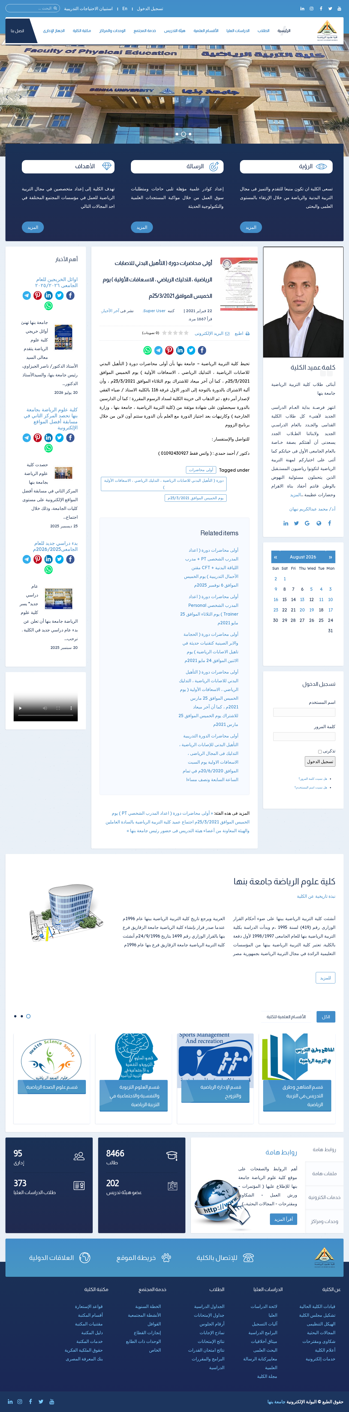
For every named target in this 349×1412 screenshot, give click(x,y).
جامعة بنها (276, 1401)
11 (321, 599)
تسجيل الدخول (150, 8)
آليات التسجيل (264, 1324)
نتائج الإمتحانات (211, 1341)
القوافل (154, 1324)
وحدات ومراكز (324, 1221)
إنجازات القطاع (147, 1332)
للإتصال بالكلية (217, 1257)
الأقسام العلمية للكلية (286, 1016)
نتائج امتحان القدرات (206, 1350)
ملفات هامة (324, 1173)
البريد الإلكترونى (209, 333)
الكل (326, 1016)
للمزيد (325, 977)
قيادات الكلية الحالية (317, 1306)
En (124, 8)
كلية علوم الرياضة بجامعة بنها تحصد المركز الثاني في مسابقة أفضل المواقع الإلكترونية (51, 419)
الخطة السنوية (148, 1306)
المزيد (251, 227)
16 (275, 599)
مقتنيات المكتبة (89, 1324)
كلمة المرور (324, 726)
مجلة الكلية (267, 1376)
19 (311, 610)
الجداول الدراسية (209, 1306)
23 (275, 610)
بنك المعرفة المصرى (84, 1358)
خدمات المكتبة (89, 1341)
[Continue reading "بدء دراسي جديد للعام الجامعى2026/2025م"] (61, 598)
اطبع (239, 333)
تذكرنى (329, 751)
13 (302, 599)
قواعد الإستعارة (89, 1306)
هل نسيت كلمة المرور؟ (313, 779)
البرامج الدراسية (262, 1332)
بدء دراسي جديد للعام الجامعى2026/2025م (55, 546)
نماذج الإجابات (212, 1332)
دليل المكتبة (92, 1332)
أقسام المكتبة (90, 1315)
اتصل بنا (17, 30)
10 (330, 599)
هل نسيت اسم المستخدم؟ (310, 787)
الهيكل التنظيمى (321, 1324)
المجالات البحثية (321, 1332)
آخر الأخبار (110, 310)
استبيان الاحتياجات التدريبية (88, 8)
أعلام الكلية (325, 1350)
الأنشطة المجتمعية (144, 1315)
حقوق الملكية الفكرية (84, 1350)
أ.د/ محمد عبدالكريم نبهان (312, 509)
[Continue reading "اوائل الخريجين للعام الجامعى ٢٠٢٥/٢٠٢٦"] (65, 337)
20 (302, 610)
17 (330, 610)
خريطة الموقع (136, 1257)
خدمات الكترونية (324, 1197)
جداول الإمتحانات (209, 1315)
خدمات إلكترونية (320, 1358)
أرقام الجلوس (212, 1324)
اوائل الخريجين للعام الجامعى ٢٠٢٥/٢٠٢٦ (56, 282)
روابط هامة (324, 1149)
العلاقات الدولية (51, 1257)
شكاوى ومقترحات (318, 1341)
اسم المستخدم (322, 702)
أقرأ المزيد (283, 1219)
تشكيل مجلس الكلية (317, 1315)
